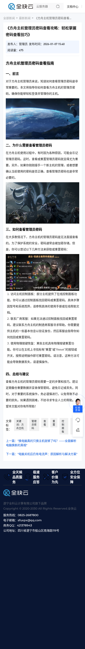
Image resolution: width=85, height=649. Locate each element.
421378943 (24, 525)
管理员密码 (34, 425)
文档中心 (72, 6)
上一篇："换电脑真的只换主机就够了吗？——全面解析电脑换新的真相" (41, 443)
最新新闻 (25, 18)
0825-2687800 (28, 515)
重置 (54, 423)
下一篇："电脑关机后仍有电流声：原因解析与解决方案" (41, 454)
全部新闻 (9, 18)
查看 (45, 423)
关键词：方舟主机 (20, 425)
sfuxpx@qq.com (30, 520)
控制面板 (63, 426)
